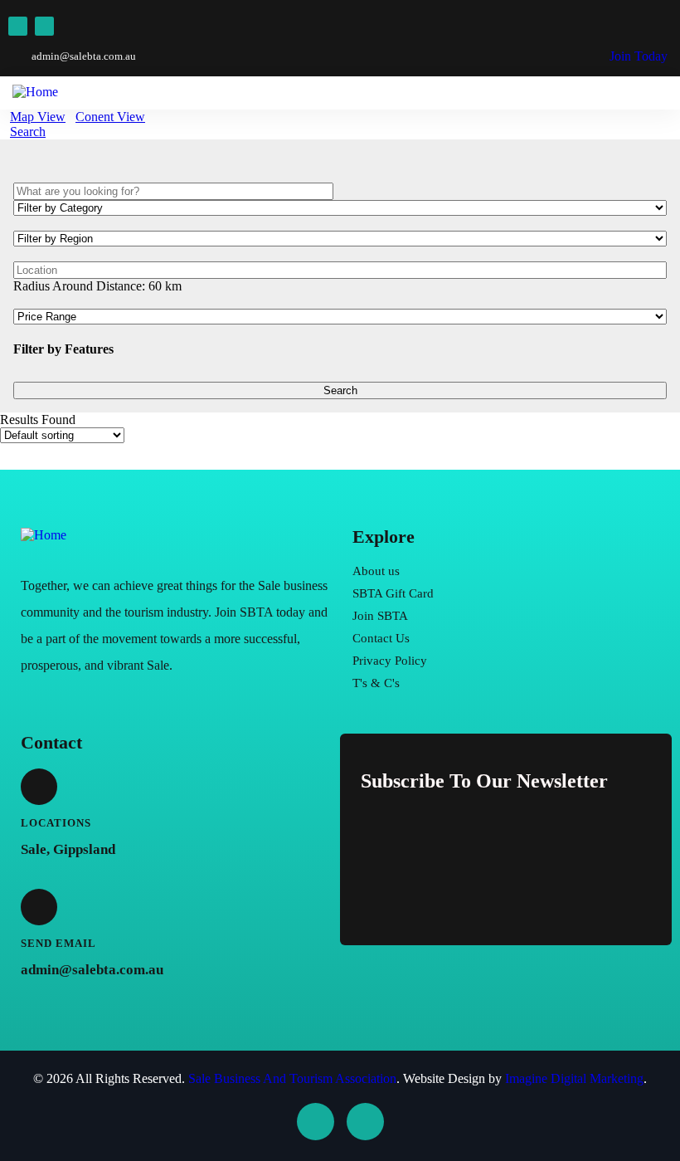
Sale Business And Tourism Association (292, 1078)
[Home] (43, 535)
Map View (38, 117)
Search (28, 131)
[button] (662, 80)
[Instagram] (44, 26)
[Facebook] (17, 26)
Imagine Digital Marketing (574, 1078)
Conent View (110, 117)
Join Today (637, 56)
